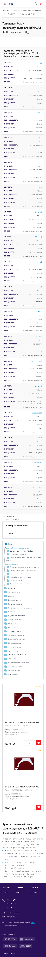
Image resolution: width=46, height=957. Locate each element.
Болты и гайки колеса (13, 678)
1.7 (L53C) (38, 237)
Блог (18, 892)
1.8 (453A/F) (37, 311)
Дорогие (16, 519)
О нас (5, 892)
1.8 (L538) (38, 336)
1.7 (41, 162)
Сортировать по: (8, 516)
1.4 (41, 63)
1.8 (41, 262)
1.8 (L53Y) (38, 386)
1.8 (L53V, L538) (36, 361)
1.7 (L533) (38, 187)
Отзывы (33, 892)
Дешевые (5, 519)
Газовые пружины (11, 564)
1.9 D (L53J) (38, 462)
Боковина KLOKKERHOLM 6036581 (22, 722)
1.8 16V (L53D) (37, 413)
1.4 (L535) (38, 137)
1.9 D (40, 438)
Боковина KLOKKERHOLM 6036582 (22, 786)
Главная (6, 887)
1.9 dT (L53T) (37, 487)
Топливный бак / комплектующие (17, 548)
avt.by (33, 923)
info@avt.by (11, 917)
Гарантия (34, 887)
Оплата (19, 887)
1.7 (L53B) (38, 212)
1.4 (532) (39, 112)
